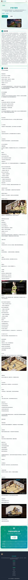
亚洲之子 (14, 569)
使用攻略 (14, 563)
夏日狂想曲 (14, 575)
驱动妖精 (14, 572)
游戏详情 (14, 562)
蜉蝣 (14, 570)
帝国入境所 (14, 571)
